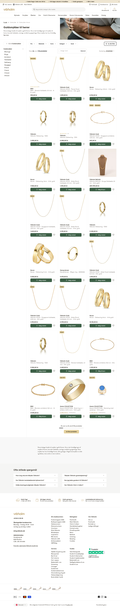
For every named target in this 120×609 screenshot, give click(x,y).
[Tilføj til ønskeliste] (54, 99)
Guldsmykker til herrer (24, 22)
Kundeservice (104, 4)
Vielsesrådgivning (57, 575)
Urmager (54, 566)
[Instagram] (102, 597)
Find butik (94, 4)
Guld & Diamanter (49, 15)
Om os (90, 520)
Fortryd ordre (74, 528)
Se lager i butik (64, 51)
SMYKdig (54, 543)
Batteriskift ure (74, 560)
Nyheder (17, 15)
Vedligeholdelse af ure (77, 562)
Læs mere (6, 35)
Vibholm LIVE (19, 4)
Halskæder (7, 60)
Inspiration (54, 535)
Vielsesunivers (55, 524)
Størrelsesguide (75, 552)
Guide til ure (74, 564)
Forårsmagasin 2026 (57, 520)
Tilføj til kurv (101, 189)
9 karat (6, 70)
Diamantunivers (56, 526)
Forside (5, 22)
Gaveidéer (95, 15)
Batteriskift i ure (56, 562)
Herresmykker (62, 15)
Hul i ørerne (8, 4)
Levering (72, 537)
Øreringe (7, 52)
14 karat (6, 73)
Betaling (72, 539)
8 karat (6, 68)
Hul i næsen (55, 560)
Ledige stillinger (93, 526)
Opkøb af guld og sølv (58, 552)
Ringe (6, 54)
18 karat (6, 75)
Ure (39, 15)
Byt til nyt (54, 556)
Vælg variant (42, 99)
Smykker (25, 15)
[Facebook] (99, 597)
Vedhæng (7, 62)
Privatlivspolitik (75, 530)
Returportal (55, 554)
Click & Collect (74, 524)
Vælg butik (83, 51)
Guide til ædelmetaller (77, 558)
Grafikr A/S (69, 605)
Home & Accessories (76, 15)
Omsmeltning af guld (58, 573)
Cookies (72, 541)
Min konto (114, 4)
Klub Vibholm (28, 4)
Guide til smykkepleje (77, 554)
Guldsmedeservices (57, 571)
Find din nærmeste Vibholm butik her (26, 546)
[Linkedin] (106, 597)
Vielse (87, 15)
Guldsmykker (13, 22)
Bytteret (72, 535)
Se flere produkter (71, 432)
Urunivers (54, 528)
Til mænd (7, 65)
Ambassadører (56, 541)
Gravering (54, 564)
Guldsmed (54, 569)
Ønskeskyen (55, 532)
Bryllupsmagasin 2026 (58, 522)
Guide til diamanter (76, 556)
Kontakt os (91, 524)
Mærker (33, 15)
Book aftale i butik (57, 577)
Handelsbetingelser (76, 526)
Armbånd (7, 57)
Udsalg (103, 15)
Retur (71, 532)
